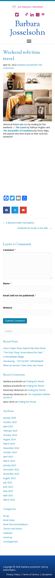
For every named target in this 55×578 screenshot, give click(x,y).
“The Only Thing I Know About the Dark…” (24, 352)
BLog (6, 515)
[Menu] (29, 41)
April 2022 (8, 495)
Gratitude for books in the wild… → (35, 228)
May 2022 (8, 491)
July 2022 (7, 482)
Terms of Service (30, 574)
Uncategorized (10, 541)
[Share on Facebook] (6, 210)
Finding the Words (35, 381)
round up (7, 537)
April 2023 (8, 456)
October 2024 (10, 435)
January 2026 (9, 417)
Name (7, 283)
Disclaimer (47, 574)
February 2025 (10, 430)
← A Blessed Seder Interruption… (19, 222)
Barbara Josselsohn (27, 64)
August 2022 (9, 478)
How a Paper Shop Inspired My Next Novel (24, 348)
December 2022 (11, 469)
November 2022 (11, 473)
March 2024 (9, 443)
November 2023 (11, 448)
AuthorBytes (9, 569)
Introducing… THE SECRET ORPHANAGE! (23, 361)
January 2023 (9, 465)
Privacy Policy (13, 574)
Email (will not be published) (19, 295)
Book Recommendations (15, 524)
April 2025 (8, 426)
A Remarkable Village (13, 356)
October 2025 (10, 422)
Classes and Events (12, 528)
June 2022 (8, 486)
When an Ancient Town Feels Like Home (23, 365)
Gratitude (7, 533)
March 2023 (9, 460)
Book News (9, 520)
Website (7, 307)
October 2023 (10, 452)
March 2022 (9, 499)
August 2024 (9, 439)
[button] (28, 6)
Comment (9, 249)
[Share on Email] (23, 210)
